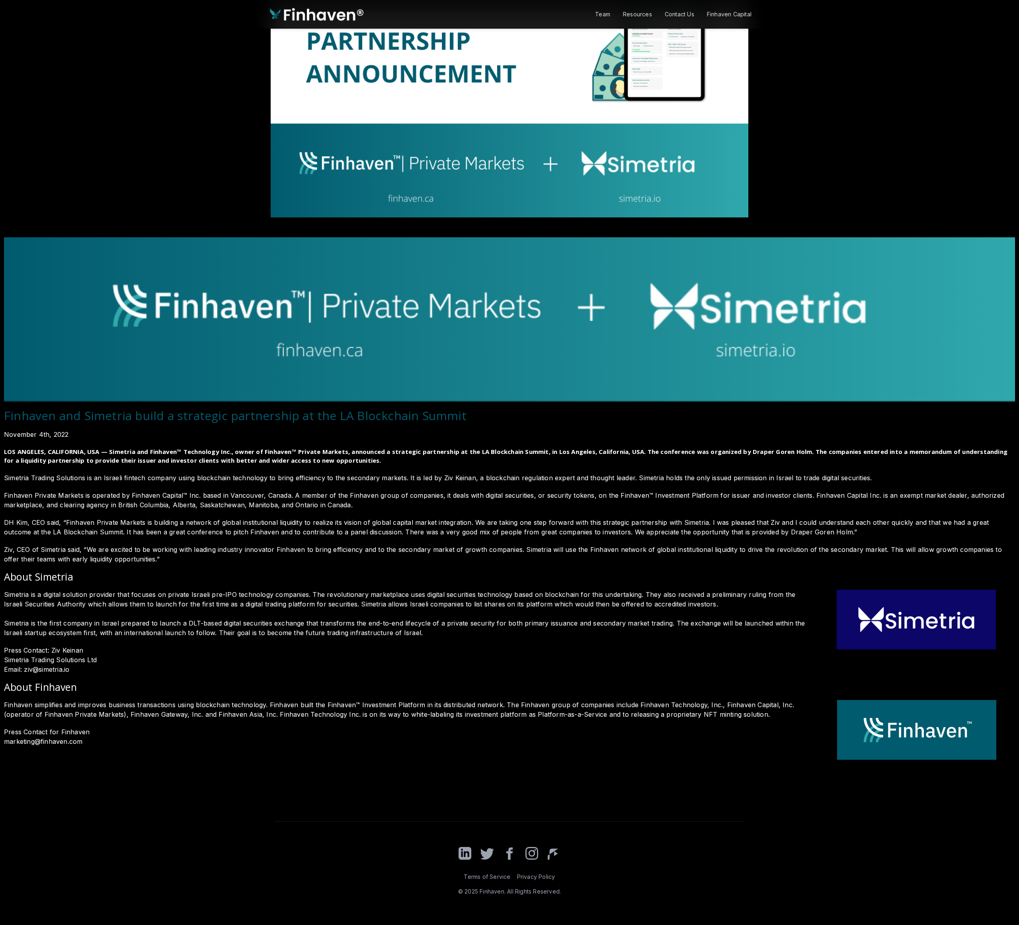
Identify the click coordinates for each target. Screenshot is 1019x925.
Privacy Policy (536, 876)
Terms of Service (487, 876)
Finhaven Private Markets (44, 495)
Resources (637, 14)
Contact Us (679, 14)
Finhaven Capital (729, 14)
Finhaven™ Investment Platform (377, 705)
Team (602, 14)
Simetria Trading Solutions (44, 478)
